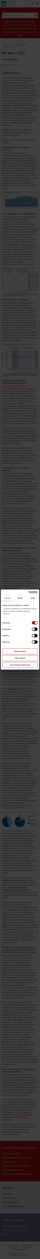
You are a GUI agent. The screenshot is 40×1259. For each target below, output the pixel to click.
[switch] (35, 629)
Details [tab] (20, 598)
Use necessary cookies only (20, 665)
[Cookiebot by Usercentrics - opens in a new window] (29, 592)
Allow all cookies (20, 651)
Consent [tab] (7, 598)
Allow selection (20, 658)
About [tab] (33, 598)
